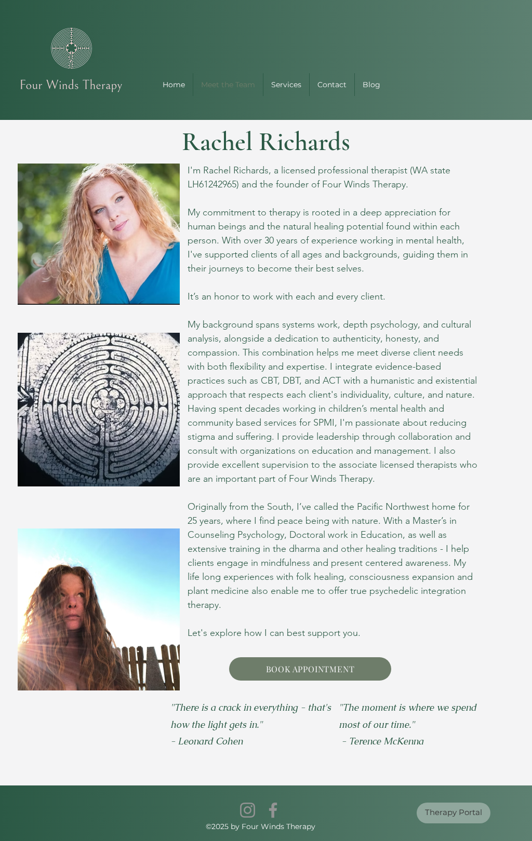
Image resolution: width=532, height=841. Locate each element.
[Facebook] (273, 810)
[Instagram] (247, 810)
